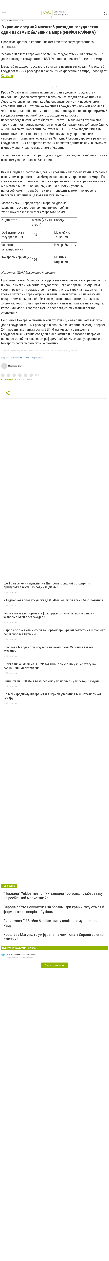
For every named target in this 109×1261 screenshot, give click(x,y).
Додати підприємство (54, 965)
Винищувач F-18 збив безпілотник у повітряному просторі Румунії (51, 681)
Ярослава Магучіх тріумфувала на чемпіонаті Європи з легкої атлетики (48, 649)
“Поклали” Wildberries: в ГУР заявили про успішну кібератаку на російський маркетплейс (49, 666)
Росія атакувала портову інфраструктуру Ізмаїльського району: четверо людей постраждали (49, 615)
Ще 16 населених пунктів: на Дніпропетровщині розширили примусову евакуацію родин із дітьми (46, 585)
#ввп (26, 357)
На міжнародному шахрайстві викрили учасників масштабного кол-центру (53, 696)
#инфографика (37, 357)
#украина (5, 357)
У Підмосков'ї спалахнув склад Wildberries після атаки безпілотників (53, 600)
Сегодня (7, 76)
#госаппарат (17, 357)
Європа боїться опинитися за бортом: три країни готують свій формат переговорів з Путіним (54, 632)
